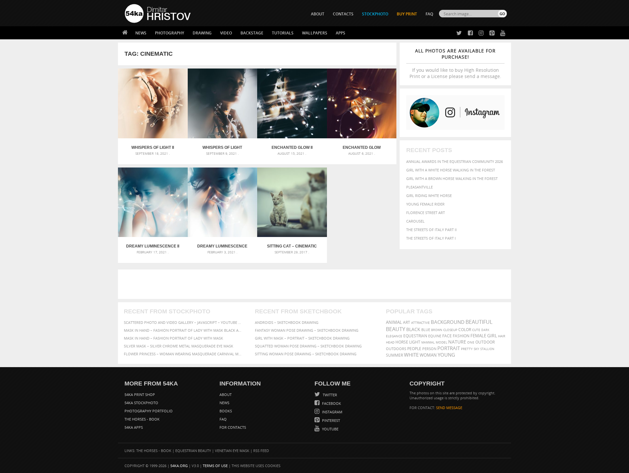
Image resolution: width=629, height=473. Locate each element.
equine (434, 335)
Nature (457, 342)
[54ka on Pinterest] (490, 33)
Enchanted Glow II (292, 147)
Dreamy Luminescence (222, 246)
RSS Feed (261, 450)
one (470, 342)
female (478, 336)
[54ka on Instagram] (479, 33)
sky (476, 349)
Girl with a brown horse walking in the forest (452, 178)
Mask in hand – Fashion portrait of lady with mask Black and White (183, 330)
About (225, 394)
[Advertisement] (316, 284)
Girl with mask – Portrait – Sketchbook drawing (302, 338)
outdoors (396, 348)
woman (428, 355)
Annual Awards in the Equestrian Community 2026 (454, 161)
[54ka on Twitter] (458, 33)
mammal (428, 342)
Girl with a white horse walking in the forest (450, 170)
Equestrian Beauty (193, 450)
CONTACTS (343, 14)
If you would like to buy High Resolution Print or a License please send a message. (455, 63)
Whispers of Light (222, 147)
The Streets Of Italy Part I (431, 238)
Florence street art (425, 212)
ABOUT (317, 14)
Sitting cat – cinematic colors (292, 246)
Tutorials (283, 33)
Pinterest (330, 420)
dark (485, 330)
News (140, 33)
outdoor (485, 342)
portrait (448, 348)
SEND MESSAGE (449, 407)
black (413, 329)
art (406, 322)
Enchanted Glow (362, 147)
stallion (487, 349)
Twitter (329, 394)
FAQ (429, 14)
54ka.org (179, 465)
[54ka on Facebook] (469, 33)
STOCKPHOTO (375, 14)
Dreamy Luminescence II (152, 246)
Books (225, 410)
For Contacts (232, 427)
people (414, 348)
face (447, 335)
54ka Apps (133, 427)
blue (425, 329)
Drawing (202, 33)
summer (394, 355)
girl (492, 336)
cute (476, 330)
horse (401, 342)
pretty (467, 348)
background (448, 322)
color (464, 329)
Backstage (251, 33)
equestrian (415, 335)
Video (226, 33)
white (411, 354)
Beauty (395, 329)
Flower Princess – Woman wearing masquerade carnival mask (183, 353)
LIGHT (414, 342)
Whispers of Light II (152, 147)
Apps (340, 33)
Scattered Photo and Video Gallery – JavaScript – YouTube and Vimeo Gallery (183, 322)
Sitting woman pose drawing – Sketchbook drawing (305, 353)
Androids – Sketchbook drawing (286, 322)
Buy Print (407, 14)
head (390, 342)
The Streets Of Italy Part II (431, 229)
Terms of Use (215, 465)
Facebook (331, 403)
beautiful (479, 321)
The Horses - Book (142, 419)
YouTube (329, 428)
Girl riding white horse (429, 195)
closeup (450, 329)
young (446, 354)
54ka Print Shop (139, 394)
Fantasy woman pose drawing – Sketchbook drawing (306, 330)
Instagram (331, 411)
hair (501, 336)
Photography (169, 33)
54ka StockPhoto (141, 402)
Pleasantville (419, 187)
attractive (420, 322)
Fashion (461, 335)
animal (394, 322)
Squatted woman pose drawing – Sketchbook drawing (308, 346)
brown (436, 330)
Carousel (415, 221)
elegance (394, 336)
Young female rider (425, 204)
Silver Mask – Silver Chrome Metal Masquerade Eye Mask (178, 346)
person (429, 348)
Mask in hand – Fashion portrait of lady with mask (173, 338)
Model (441, 342)
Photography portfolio (148, 410)
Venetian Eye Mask (232, 450)
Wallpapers (314, 33)
